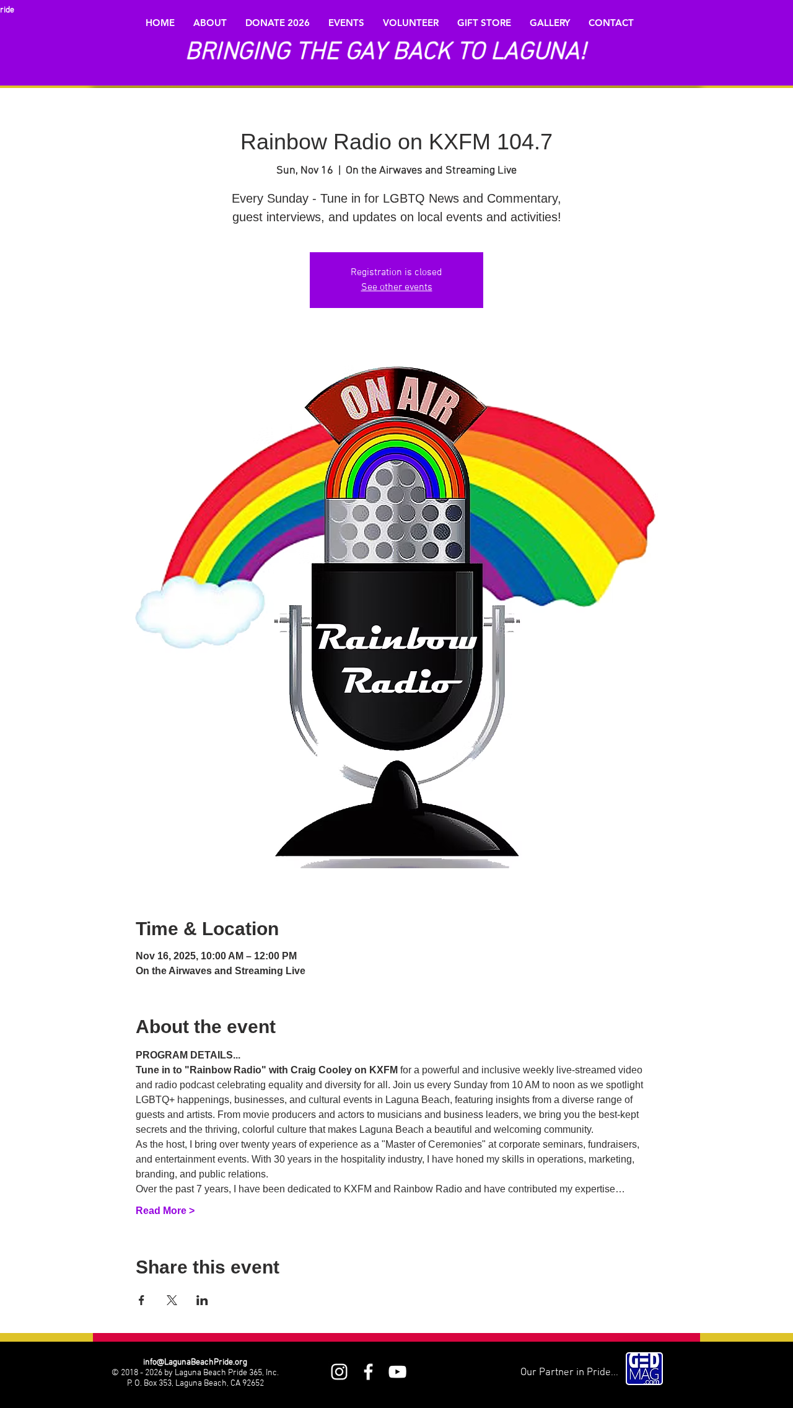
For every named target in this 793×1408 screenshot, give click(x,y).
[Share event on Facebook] (141, 1300)
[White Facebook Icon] (368, 1372)
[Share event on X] (172, 1300)
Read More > (165, 1210)
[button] (210, 23)
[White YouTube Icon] (397, 1372)
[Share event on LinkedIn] (202, 1300)
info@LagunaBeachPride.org (195, 1362)
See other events (396, 287)
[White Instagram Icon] (339, 1372)
